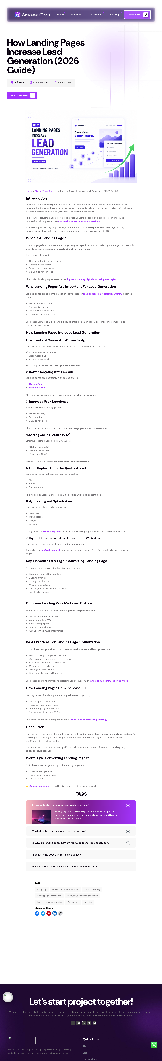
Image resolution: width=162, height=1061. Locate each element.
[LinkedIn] (54, 913)
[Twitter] (43, 913)
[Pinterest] (48, 913)
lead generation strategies (49, 902)
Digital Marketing (44, 191)
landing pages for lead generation (82, 895)
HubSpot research (50, 550)
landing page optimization (49, 895)
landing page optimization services (109, 680)
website (88, 902)
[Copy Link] (60, 913)
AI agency (41, 889)
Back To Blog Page (19, 95)
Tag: (37, 882)
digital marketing (92, 889)
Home (29, 191)
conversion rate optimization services (79, 221)
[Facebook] (37, 913)
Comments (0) (40, 82)
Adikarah (19, 82)
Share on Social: (44, 908)
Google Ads (35, 383)
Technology (73, 902)
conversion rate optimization (65, 889)
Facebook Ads (37, 387)
